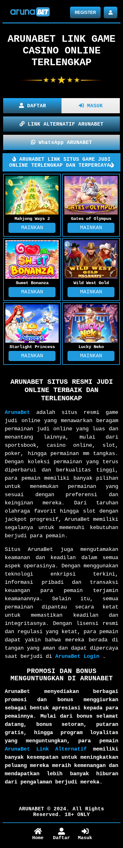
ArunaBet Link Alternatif (46, 749)
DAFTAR (35, 106)
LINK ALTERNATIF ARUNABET (64, 124)
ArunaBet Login (77, 656)
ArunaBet (17, 412)
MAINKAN (32, 228)
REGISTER (85, 12)
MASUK (93, 106)
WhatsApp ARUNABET (63, 143)
